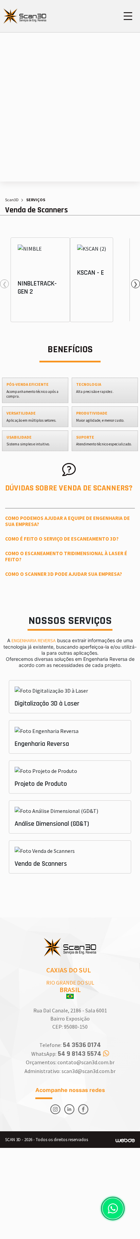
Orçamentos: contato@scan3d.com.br (70, 1062)
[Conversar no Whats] (113, 1208)
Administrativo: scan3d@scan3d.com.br (70, 1071)
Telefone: (70, 1045)
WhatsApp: (66, 1054)
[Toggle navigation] (128, 16)
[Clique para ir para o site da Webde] (125, 1140)
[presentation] (4, 283)
